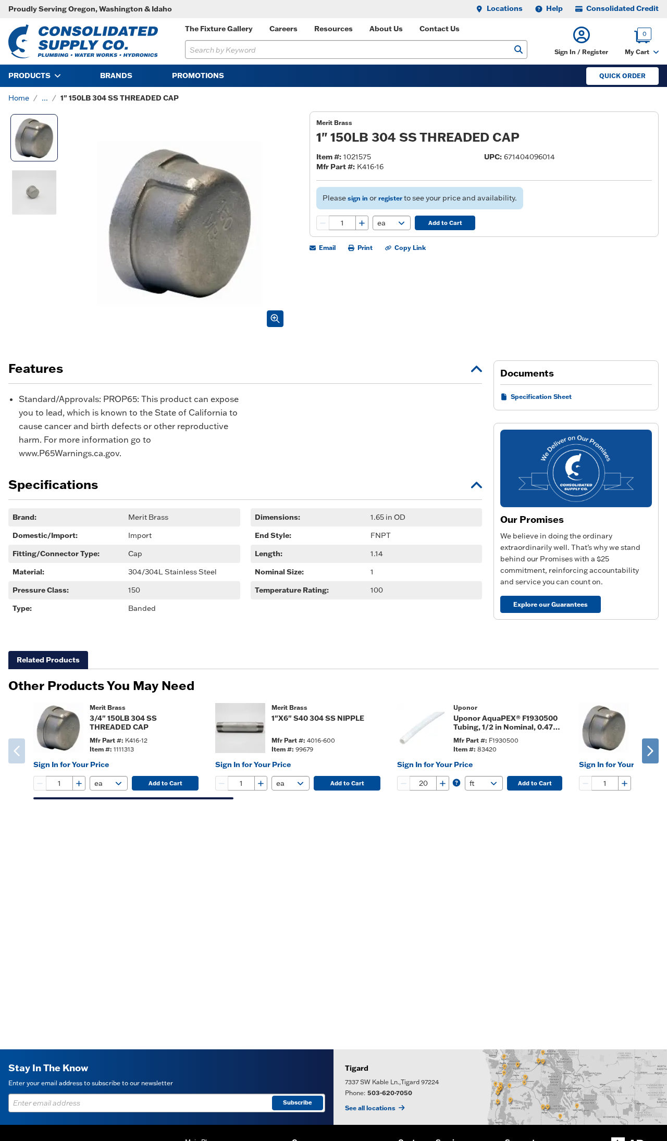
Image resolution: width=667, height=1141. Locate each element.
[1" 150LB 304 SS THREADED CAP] (34, 137)
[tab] (48, 660)
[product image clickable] (58, 728)
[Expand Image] (275, 318)
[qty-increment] (361, 223)
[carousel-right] (650, 750)
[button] (581, 41)
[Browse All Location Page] (500, 1087)
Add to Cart (445, 223)
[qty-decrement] (323, 223)
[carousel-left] (16, 750)
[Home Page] (83, 41)
